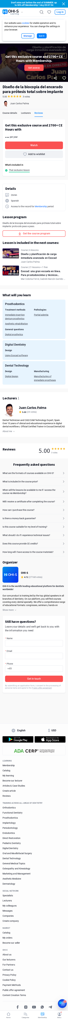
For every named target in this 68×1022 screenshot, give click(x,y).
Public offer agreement (42, 688)
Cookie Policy (9, 980)
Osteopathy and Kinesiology (16, 868)
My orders (7, 937)
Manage (28, 36)
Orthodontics (9, 807)
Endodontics (9, 833)
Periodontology (10, 828)
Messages (7, 911)
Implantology (9, 823)
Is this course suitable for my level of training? (25, 527)
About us (7, 954)
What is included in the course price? (20, 481)
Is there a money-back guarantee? (19, 518)
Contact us (8, 970)
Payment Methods (12, 985)
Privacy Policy (9, 975)
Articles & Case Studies (14, 785)
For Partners (9, 964)
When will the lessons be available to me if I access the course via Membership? (29, 491)
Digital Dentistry (10, 848)
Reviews (7, 796)
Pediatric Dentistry (12, 843)
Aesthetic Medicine (12, 878)
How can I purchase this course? (18, 510)
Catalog (6, 770)
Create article (9, 791)
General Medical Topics (14, 863)
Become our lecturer (12, 780)
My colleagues (10, 905)
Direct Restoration (11, 838)
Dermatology (9, 884)
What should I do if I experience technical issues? (26, 535)
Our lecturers (9, 959)
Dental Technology (12, 858)
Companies (8, 916)
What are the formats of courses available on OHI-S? (28, 473)
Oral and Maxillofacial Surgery (17, 853)
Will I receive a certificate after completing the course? (29, 501)
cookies (25, 23)
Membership (41, 206)
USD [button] (52, 730)
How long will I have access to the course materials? (28, 552)
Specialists (8, 895)
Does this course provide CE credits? (20, 543)
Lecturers (7, 900)
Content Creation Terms (14, 995)
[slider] (58, 448)
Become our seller (11, 943)
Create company (11, 921)
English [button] (21, 730)
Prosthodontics (10, 818)
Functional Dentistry (12, 812)
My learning (8, 775)
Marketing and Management (17, 873)
